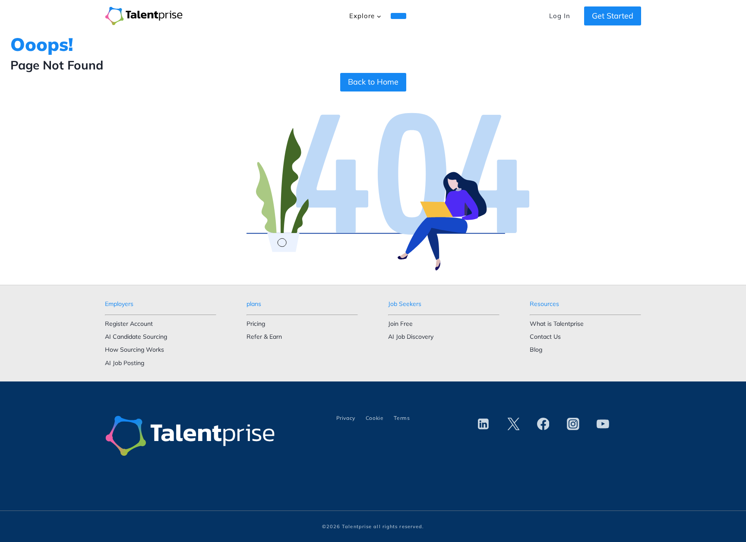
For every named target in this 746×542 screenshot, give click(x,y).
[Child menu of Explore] (398, 16)
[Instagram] (572, 424)
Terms (402, 418)
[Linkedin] (483, 424)
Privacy (345, 418)
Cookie (375, 418)
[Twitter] (513, 424)
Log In (559, 16)
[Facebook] (543, 424)
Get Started (612, 16)
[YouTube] (602, 424)
